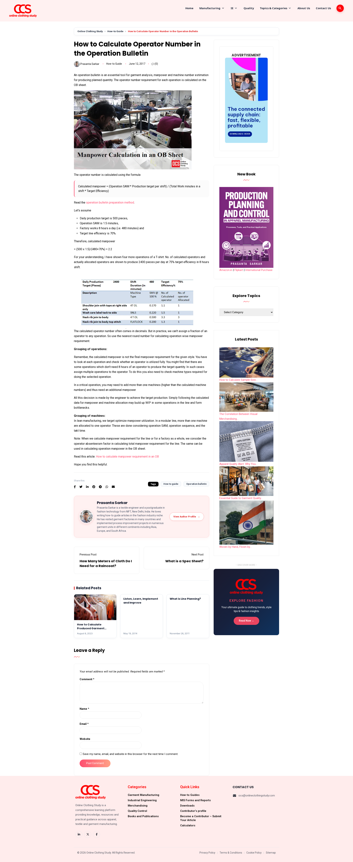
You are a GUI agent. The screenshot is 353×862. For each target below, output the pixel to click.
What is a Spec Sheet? (184, 561)
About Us (303, 8)
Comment (87, 679)
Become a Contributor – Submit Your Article (200, 818)
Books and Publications (143, 816)
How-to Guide (115, 31)
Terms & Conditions (231, 852)
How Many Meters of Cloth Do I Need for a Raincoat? (106, 563)
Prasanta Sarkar (89, 63)
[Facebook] (96, 834)
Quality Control (137, 811)
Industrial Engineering (142, 800)
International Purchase (258, 270)
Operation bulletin (196, 484)
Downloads (187, 805)
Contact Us (323, 8)
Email (84, 724)
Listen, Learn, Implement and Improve (140, 600)
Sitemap (271, 852)
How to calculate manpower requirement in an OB (127, 456)
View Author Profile (186, 516)
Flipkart (238, 270)
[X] (87, 834)
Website (85, 739)
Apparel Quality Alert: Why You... (238, 464)
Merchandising (137, 805)
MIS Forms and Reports (195, 800)
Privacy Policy (207, 852)
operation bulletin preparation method (110, 202)
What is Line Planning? (185, 599)
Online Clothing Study (90, 31)
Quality (249, 8)
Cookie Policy (254, 852)
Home (189, 8)
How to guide (170, 484)
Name (84, 708)
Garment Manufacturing (143, 795)
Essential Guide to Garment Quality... (241, 498)
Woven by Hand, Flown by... (235, 546)
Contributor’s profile (193, 811)
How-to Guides (189, 795)
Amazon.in (225, 270)
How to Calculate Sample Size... (238, 379)
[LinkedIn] (78, 834)
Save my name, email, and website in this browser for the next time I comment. (130, 754)
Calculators (187, 825)
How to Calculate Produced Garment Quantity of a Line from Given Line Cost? (93, 630)
